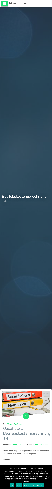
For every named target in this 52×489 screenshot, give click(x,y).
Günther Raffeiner (14, 424)
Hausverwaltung (41, 444)
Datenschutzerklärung (33, 485)
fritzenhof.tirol (18, 3)
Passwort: (7, 459)
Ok (12, 485)
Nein (19, 485)
